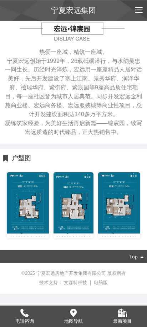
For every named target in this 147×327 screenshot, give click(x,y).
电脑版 (101, 282)
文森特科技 (76, 282)
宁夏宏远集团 (73, 10)
